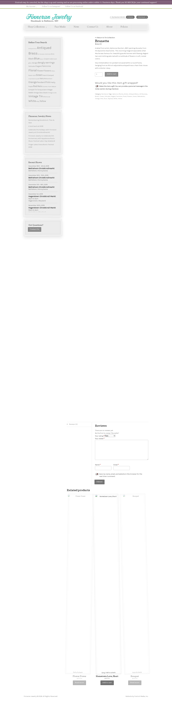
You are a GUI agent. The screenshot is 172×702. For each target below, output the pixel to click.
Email (116, 465)
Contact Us (92, 26)
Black (31, 59)
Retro (40, 86)
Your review (99, 439)
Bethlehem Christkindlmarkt (41, 168)
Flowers (129, 96)
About (109, 26)
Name (98, 465)
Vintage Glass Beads (41, 93)
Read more (79, 683)
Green (135, 96)
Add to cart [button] (107, 683)
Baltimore (48, 54)
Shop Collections (36, 26)
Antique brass (32, 48)
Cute (51, 59)
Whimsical (46, 97)
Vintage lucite (52, 93)
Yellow (120, 98)
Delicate (107, 96)
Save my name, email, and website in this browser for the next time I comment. (120, 475)
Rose (105, 98)
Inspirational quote (33, 78)
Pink (101, 98)
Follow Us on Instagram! (51, 6)
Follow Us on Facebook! (74, 6)
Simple (31, 90)
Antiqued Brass (134, 94)
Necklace (49, 78)
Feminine (119, 96)
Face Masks (60, 26)
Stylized (110, 98)
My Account (30, 6)
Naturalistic (141, 96)
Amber (126, 94)
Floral (124, 96)
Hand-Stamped (48, 75)
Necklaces (104, 94)
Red (35, 86)
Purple (30, 86)
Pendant (41, 82)
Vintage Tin (35, 96)
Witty (37, 101)
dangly (34, 63)
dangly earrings (46, 62)
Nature (43, 78)
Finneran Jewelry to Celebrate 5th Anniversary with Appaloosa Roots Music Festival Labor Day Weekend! (41, 138)
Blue (37, 58)
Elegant (113, 96)
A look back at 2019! (35, 126)
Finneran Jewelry (48, 17)
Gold (34, 75)
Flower (40, 70)
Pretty (52, 82)
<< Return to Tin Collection (105, 38)
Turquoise (41, 90)
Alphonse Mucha (117, 94)
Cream (102, 96)
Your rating (99, 436)
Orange (97, 98)
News (76, 26)
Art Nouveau (143, 94)
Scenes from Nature (49, 86)
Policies (124, 26)
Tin (36, 90)
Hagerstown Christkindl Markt (42, 196)
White (115, 98)
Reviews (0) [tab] (73, 424)
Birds (52, 54)
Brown (97, 96)
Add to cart (111, 74)
